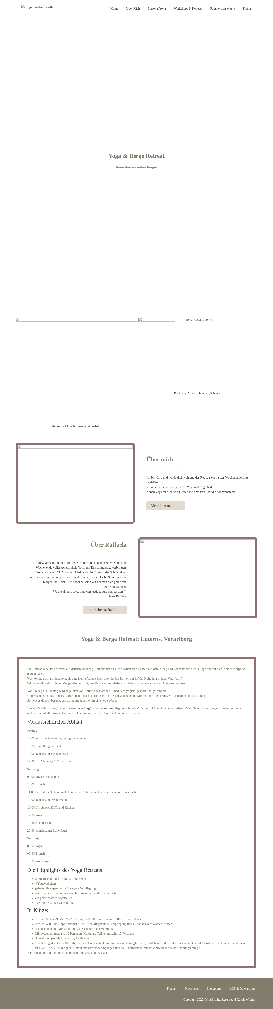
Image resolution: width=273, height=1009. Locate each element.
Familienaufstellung (222, 8)
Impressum (214, 988)
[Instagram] (20, 988)
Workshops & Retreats (188, 8)
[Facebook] (29, 988)
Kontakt (248, 8)
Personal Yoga (157, 8)
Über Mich (133, 8)
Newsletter (192, 988)
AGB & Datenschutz (242, 988)
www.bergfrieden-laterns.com (95, 708)
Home (114, 8)
